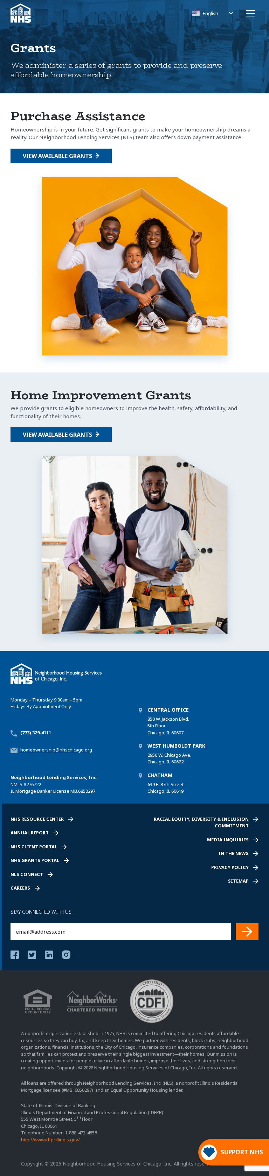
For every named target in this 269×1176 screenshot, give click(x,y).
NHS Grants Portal (35, 860)
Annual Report (30, 832)
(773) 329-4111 (35, 732)
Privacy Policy (230, 867)
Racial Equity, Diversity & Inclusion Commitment (201, 822)
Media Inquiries (228, 839)
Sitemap (238, 881)
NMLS (16, 784)
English (210, 13)
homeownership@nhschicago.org (56, 750)
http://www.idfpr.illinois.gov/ (50, 1139)
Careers (20, 888)
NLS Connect (27, 874)
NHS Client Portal (34, 846)
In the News (234, 853)
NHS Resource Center (37, 819)
